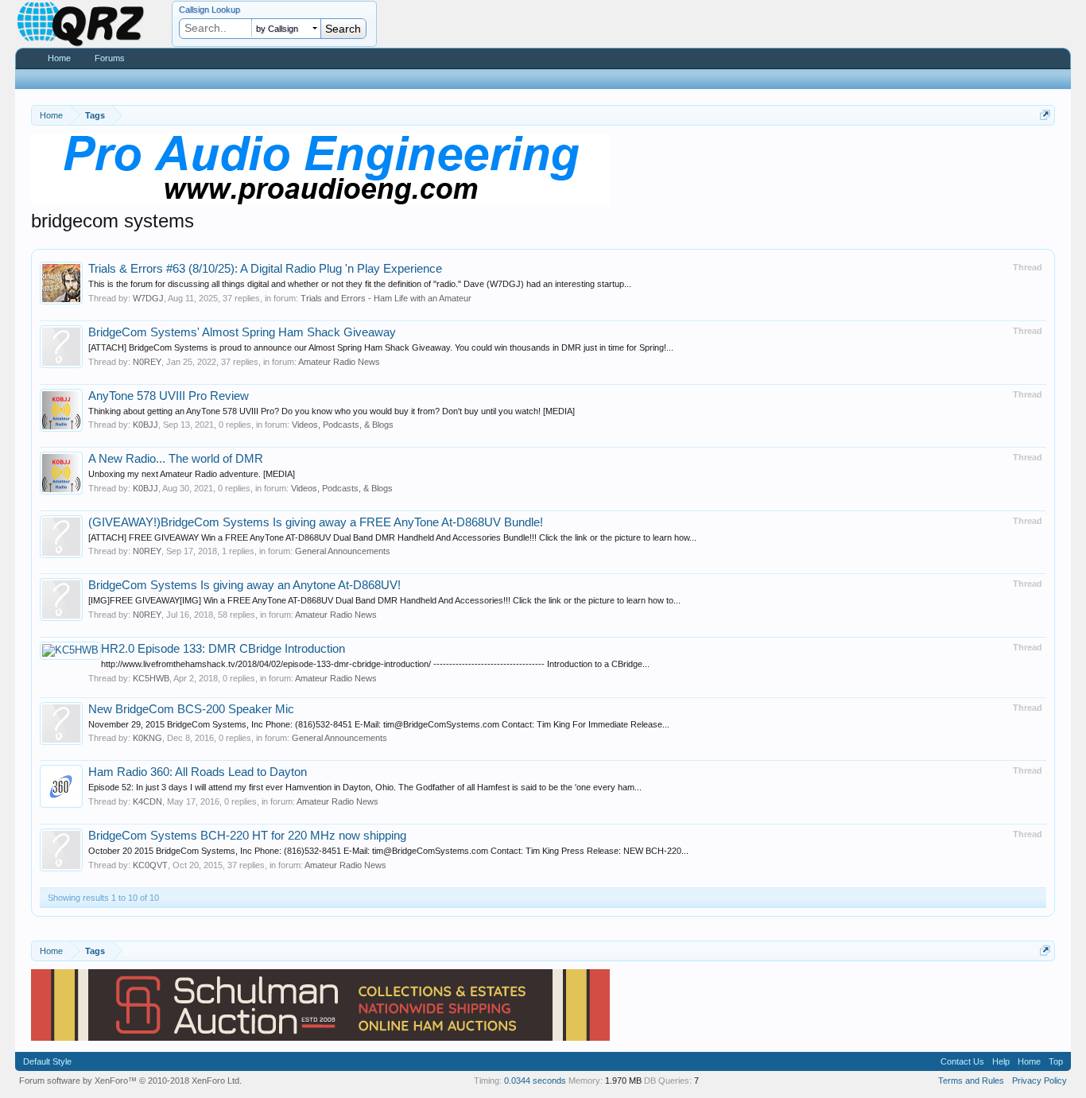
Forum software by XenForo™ (130, 1080)
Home (59, 58)
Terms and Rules (971, 1080)
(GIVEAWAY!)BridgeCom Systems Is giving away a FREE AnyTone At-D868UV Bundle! (315, 522)
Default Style (47, 1061)
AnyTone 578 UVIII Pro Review (168, 396)
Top (1056, 1061)
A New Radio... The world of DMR (175, 458)
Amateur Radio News (339, 362)
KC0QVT (150, 865)
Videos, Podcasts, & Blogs (343, 424)
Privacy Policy (1039, 1080)
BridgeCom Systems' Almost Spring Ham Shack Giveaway (242, 332)
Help (1001, 1061)
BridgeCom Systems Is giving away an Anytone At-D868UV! (244, 585)
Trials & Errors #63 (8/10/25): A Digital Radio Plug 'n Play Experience (265, 268)
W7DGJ (148, 298)
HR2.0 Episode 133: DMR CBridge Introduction (223, 648)
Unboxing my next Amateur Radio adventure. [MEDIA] (191, 474)
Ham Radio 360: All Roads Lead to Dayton (197, 772)
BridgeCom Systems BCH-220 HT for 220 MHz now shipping (247, 835)
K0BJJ (145, 424)
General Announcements (342, 551)
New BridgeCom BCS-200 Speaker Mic (191, 709)
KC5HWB (151, 678)
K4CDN (147, 801)
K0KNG (147, 738)
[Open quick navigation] (1045, 115)
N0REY (147, 362)
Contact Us (962, 1061)
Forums (110, 58)
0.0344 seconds (535, 1080)
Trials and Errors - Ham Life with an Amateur (386, 298)
